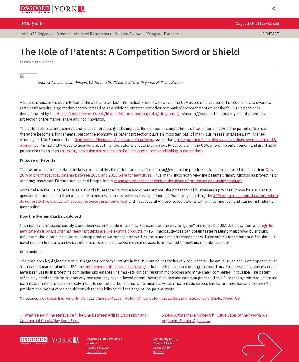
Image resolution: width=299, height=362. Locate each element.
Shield (216, 298)
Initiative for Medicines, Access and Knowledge (114, 139)
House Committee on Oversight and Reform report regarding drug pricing (118, 113)
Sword (228, 298)
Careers (158, 352)
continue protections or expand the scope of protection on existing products (178, 180)
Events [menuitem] (170, 33)
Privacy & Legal (163, 343)
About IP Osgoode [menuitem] (37, 33)
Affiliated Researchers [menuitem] (92, 33)
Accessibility (162, 348)
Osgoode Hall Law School (257, 23)
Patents (72, 298)
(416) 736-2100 (97, 348)
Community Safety (165, 339)
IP (41, 298)
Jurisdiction (54, 298)
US (83, 298)
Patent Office (136, 298)
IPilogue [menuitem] (153, 33)
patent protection (164, 298)
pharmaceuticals (195, 298)
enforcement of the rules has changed (117, 266)
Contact (270, 33)
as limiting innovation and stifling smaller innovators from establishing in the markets (131, 151)
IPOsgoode (32, 23)
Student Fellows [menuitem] (128, 33)
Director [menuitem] (63, 33)
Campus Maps (96, 352)
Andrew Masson (110, 298)
